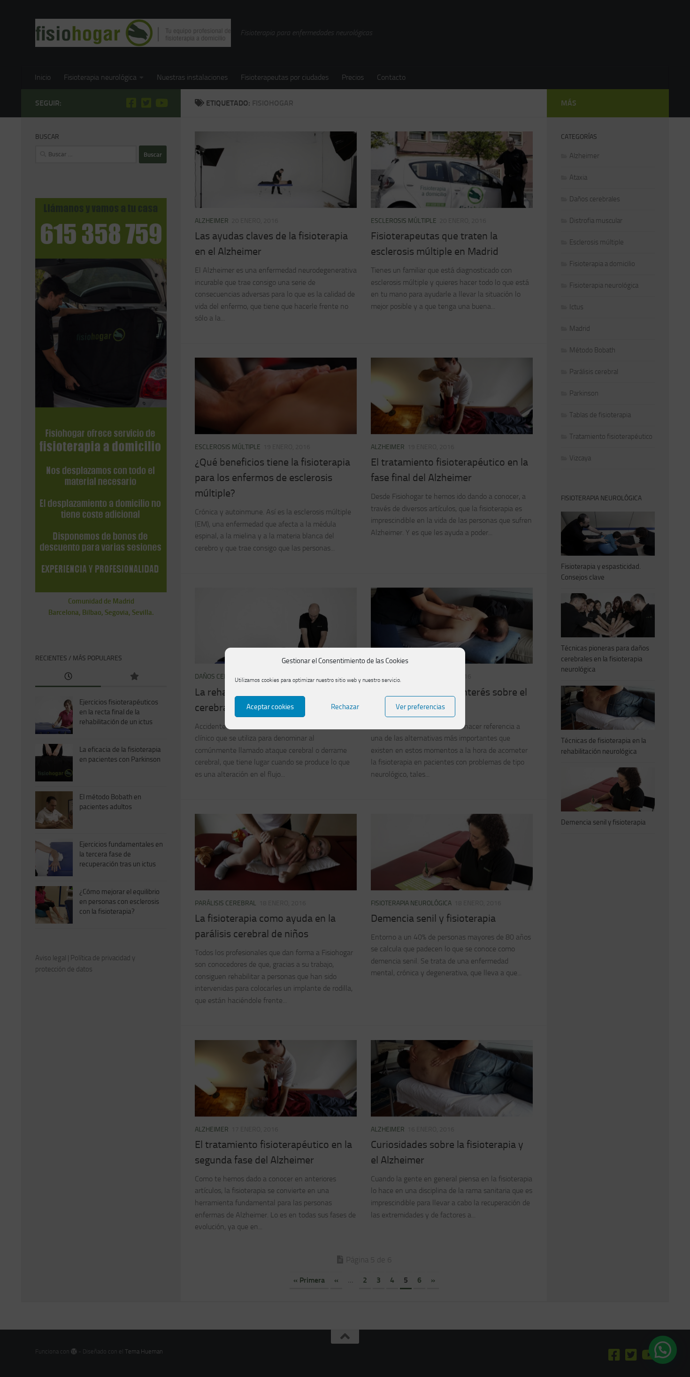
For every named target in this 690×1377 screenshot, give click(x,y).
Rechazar (345, 707)
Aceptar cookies (270, 707)
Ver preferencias (420, 707)
